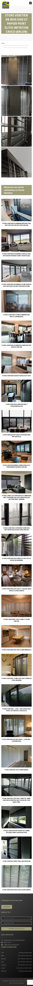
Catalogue (6, 907)
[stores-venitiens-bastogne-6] (16, 70)
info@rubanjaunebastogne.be (11, 945)
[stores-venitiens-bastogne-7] (16, 101)
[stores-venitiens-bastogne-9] (16, 162)
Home (3, 43)
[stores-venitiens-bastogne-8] (16, 131)
